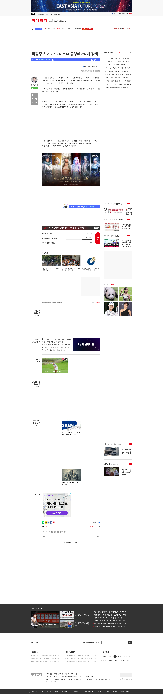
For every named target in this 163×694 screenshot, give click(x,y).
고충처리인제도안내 (89, 691)
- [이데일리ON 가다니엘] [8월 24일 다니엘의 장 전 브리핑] (80, 658)
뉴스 (120, 52)
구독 (120, 14)
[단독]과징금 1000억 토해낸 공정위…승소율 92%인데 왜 (111, 623)
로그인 (130, 14)
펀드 (63, 28)
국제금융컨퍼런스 (114, 660)
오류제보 (107, 691)
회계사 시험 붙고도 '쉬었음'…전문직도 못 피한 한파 (109, 620)
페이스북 (32, 95)
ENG (115, 14)
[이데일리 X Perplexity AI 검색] (65, 59)
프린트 (36, 99)
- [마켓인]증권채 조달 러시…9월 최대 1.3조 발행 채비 (45, 658)
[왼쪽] (65, 359)
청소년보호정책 (75, 691)
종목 (58, 28)
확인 (130, 642)
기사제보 (114, 691)
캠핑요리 (103, 660)
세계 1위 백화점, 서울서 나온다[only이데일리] (107, 618)
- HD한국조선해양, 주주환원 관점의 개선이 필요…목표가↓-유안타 (47, 655)
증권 (49, 28)
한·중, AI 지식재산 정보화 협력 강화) (52, 342)
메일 (32, 99)
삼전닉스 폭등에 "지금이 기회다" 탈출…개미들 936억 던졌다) (59, 339)
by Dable (38, 386)
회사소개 (34, 691)
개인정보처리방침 (124, 691)
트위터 (36, 95)
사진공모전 (127, 656)
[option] (66, 14)
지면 (123, 14)
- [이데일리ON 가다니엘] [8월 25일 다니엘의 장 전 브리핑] (80, 655)
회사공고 (42, 691)
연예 (130, 52)
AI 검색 (38, 28)
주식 (54, 28)
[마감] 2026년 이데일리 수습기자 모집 (50, 641)
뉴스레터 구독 (91, 303)
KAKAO (32, 103)
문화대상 (103, 656)
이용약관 (64, 691)
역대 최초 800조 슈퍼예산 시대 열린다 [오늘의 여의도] (110, 615)
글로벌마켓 (77, 28)
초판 (127, 14)
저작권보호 (99, 691)
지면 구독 (98, 303)
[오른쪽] (66, 359)
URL (36, 103)
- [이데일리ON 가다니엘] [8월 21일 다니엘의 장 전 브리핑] (80, 661)
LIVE (33, 14)
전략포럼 (111, 656)
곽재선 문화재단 (125, 660)
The (128, 28)
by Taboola (37, 315)
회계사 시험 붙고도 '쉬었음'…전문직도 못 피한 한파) (57, 347)
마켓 (122, 28)
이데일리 (49, 21)
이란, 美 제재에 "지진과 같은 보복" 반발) (53, 350)
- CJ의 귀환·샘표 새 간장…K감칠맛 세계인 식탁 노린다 (45, 661)
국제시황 (69, 28)
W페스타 (118, 656)
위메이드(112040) (64, 78)
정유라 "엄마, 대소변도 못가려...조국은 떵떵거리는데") (57, 344)
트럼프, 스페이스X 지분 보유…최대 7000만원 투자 (109, 626)
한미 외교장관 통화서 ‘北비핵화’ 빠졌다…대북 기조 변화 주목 (112, 612)
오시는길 (49, 691)
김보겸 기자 (34, 85)
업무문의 (57, 691)
